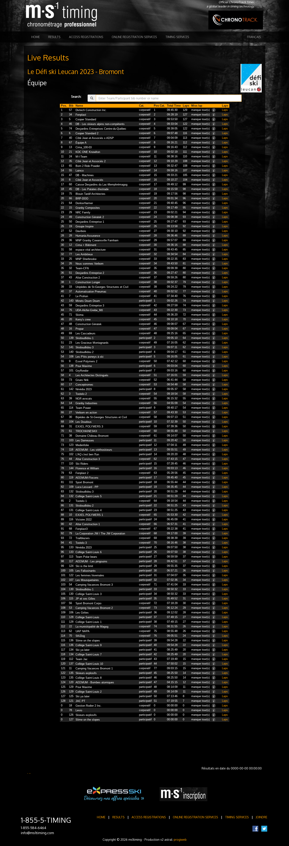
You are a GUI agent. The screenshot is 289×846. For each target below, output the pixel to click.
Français (254, 37)
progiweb (180, 839)
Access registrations (86, 37)
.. (30, 772)
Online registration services (134, 37)
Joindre (261, 817)
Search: (76, 96)
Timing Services (177, 37)
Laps (225, 109)
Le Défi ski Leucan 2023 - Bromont (75, 71)
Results (54, 37)
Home (35, 37)
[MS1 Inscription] (183, 794)
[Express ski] (114, 794)
